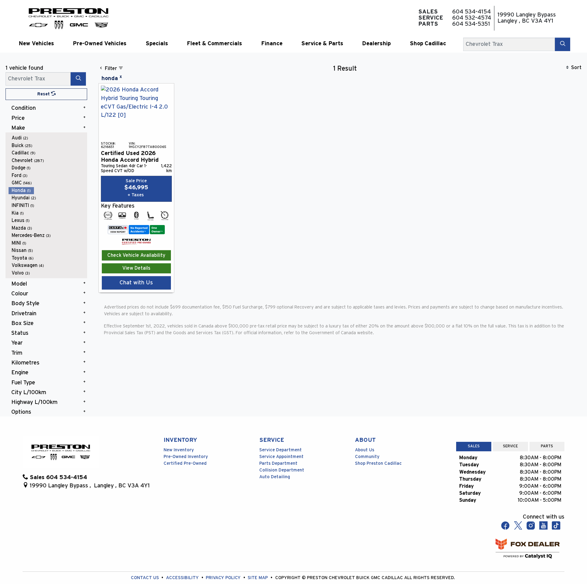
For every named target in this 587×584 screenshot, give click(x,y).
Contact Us (145, 577)
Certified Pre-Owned (185, 463)
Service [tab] (510, 446)
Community (367, 456)
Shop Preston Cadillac (378, 463)
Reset (44, 94)
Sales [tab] (474, 446)
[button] (36, 44)
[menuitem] (48, 138)
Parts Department (278, 463)
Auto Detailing (274, 477)
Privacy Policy (224, 577)
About (365, 440)
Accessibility (183, 577)
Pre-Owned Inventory (186, 456)
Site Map (258, 577)
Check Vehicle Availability (136, 255)
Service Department (280, 450)
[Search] (562, 44)
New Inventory (179, 450)
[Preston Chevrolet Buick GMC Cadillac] (68, 18)
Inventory (180, 440)
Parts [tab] (547, 446)
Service (271, 440)
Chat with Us (136, 283)
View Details (136, 268)
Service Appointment (281, 456)
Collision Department (281, 470)
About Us (364, 450)
